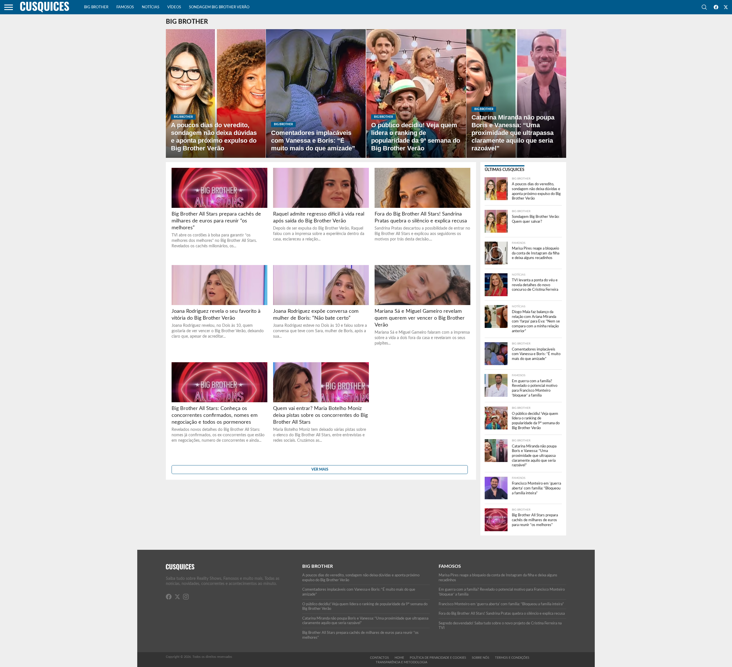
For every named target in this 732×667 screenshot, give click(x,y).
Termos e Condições (512, 657)
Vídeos (174, 7)
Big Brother (96, 7)
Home (399, 657)
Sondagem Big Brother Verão (219, 7)
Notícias (150, 7)
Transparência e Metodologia (401, 662)
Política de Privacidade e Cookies (438, 657)
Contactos (379, 657)
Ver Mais (319, 469)
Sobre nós (480, 657)
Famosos (125, 7)
